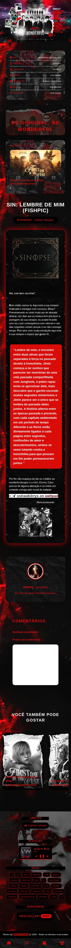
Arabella (56, 874)
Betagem (13, 886)
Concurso (43, 897)
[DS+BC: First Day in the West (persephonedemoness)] (23, 789)
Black (46, 886)
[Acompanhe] (44, 943)
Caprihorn (24, 891)
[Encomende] (27, 943)
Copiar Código (37, 826)
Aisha (46, 874)
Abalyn (26, 874)
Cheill (48, 891)
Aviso (36, 880)
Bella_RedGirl (54, 880)
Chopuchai (58, 891)
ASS (18, 874)
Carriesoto (37, 891)
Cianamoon (12, 897)
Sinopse (49, 220)
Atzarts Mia (26, 880)
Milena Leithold (21, 934)
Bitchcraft (35, 886)
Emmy (39, 220)
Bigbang (24, 886)
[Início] (9, 943)
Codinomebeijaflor (27, 897)
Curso (53, 897)
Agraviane (36, 874)
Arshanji (14, 880)
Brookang (56, 886)
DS (61, 897)
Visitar (49, 916)
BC (44, 880)
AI (11, 874)
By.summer (12, 891)
